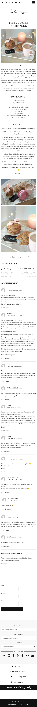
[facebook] (9, 2)
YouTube (19, 682)
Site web (3, 601)
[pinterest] (12, 2)
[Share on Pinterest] (14, 263)
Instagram (19, 671)
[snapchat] (19, 2)
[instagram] (6, 2)
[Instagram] (4, 694)
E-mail (3, 593)
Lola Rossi (18, 11)
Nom (3, 586)
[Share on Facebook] (10, 263)
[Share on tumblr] (17, 263)
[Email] (32, 655)
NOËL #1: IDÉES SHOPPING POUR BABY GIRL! (28, 272)
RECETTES (25, 19)
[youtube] (16, 2)
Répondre (6, 308)
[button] (34, 2)
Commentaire (5, 564)
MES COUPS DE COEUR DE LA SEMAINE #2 (7, 272)
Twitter (19, 666)
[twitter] (2, 2)
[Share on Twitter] (12, 263)
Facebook (19, 677)
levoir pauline (12, 478)
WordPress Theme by (18, 704)
